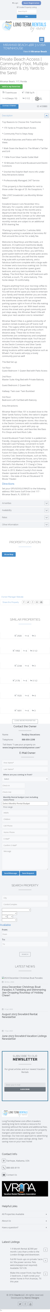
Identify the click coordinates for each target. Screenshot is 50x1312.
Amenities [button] (6, 503)
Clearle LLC (19, 1295)
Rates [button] (4, 517)
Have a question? (10, 1227)
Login (16, 3)
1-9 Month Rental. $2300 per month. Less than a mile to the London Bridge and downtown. (25, 1251)
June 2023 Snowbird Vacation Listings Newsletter (24, 1037)
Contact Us (11, 1174)
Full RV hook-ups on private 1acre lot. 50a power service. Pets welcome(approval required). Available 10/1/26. (26, 1263)
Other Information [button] (10, 524)
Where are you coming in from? (17, 774)
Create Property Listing (27, 7)
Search (25, 954)
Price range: (8, 807)
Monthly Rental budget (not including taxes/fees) (20, 798)
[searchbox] (25, 803)
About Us (6, 1220)
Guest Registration (31, 3)
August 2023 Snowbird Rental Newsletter (19, 1016)
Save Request (28, 873)
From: (5, 929)
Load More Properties (25, 720)
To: (3, 939)
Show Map (8, 554)
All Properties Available (13, 1214)
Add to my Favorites (11, 86)
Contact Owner (9, 105)
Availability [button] (7, 510)
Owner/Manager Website (12, 597)
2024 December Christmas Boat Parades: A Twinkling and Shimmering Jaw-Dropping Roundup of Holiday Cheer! (24, 991)
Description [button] (7, 115)
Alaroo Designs (31, 1297)
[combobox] (25, 803)
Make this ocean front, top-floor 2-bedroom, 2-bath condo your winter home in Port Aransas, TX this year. (25, 1277)
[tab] (25, 116)
